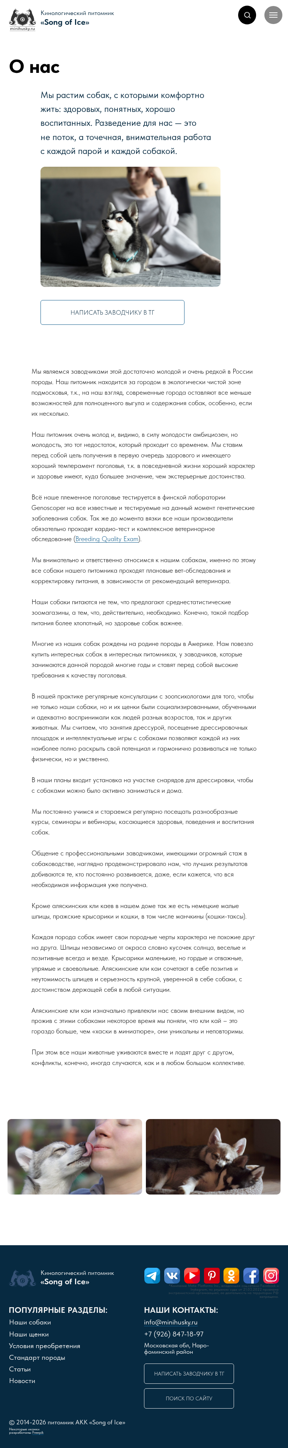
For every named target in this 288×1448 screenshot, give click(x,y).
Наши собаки (30, 1322)
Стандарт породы (37, 1357)
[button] (247, 14)
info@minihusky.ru (171, 1322)
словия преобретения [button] (44, 1345)
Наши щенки (29, 1334)
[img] (152, 1276)
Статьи (20, 1369)
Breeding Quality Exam (106, 539)
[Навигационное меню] (273, 15)
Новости (22, 1380)
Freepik (38, 1432)
